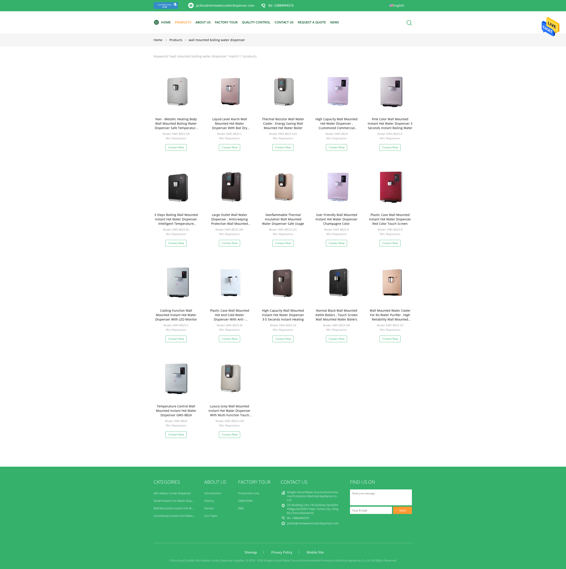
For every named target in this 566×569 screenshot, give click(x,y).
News (334, 22)
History (209, 501)
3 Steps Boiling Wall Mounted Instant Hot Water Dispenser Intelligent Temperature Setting (176, 221)
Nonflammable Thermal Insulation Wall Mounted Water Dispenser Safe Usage (283, 219)
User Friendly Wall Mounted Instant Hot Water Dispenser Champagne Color (337, 219)
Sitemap (251, 552)
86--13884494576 (281, 5)
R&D (241, 508)
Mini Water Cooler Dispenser (172, 493)
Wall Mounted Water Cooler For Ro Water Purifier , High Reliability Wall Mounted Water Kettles (390, 317)
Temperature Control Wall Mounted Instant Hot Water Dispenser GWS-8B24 (176, 410)
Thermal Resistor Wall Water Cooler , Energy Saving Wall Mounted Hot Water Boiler (283, 123)
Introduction (212, 493)
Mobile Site (315, 552)
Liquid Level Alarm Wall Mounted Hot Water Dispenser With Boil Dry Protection (229, 125)
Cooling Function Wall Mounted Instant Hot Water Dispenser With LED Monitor (176, 314)
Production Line (248, 493)
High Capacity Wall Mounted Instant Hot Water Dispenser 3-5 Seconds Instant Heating (283, 314)
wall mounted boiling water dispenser (217, 40)
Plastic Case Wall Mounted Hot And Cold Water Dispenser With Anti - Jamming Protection (229, 317)
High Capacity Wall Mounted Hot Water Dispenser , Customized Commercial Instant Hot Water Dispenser (337, 125)
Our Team (210, 516)
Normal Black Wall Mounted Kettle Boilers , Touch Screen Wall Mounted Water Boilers (337, 314)
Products (183, 22)
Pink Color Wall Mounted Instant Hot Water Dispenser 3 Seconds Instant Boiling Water (390, 123)
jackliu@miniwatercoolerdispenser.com (225, 5)
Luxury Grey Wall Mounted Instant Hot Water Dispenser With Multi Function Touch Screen (229, 413)
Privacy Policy (281, 552)
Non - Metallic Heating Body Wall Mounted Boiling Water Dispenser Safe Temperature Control (176, 125)
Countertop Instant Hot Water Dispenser (180, 516)
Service (209, 508)
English (398, 5)
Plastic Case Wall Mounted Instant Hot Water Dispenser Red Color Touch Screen (390, 219)
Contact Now (176, 147)
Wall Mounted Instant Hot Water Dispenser (182, 508)
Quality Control (256, 22)
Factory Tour (226, 22)
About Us (203, 22)
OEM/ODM (245, 501)
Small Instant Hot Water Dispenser (176, 501)
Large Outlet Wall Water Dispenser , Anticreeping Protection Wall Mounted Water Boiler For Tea (229, 221)
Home (166, 22)
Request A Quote (312, 22)
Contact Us (284, 22)
